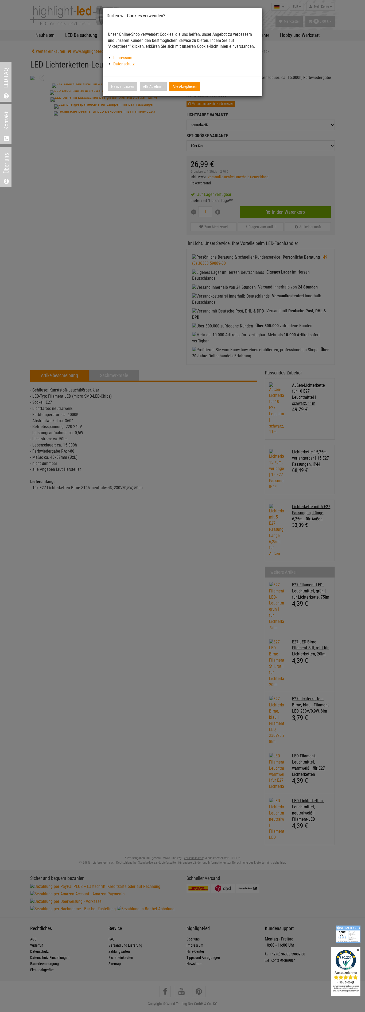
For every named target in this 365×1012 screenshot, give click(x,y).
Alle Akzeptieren (185, 86)
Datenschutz (124, 63)
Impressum (122, 57)
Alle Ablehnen (153, 86)
